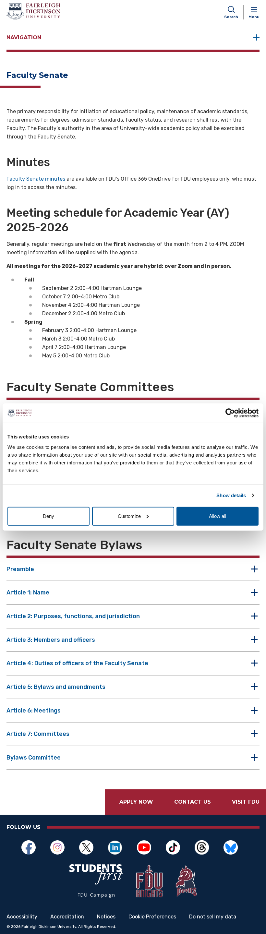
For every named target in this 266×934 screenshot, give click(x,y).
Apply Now (136, 802)
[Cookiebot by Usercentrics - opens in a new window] (230, 413)
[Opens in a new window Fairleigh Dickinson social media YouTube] (147, 847)
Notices (106, 917)
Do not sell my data (212, 917)
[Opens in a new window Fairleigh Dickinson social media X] (89, 847)
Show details (231, 495)
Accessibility (21, 917)
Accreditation (67, 917)
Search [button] (231, 17)
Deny (48, 516)
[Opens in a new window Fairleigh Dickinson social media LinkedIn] (118, 847)
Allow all (217, 516)
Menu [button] (254, 17)
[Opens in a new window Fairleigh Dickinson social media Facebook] (31, 847)
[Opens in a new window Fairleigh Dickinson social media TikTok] (176, 847)
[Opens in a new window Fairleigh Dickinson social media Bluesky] (234, 847)
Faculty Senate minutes (35, 179)
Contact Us (192, 802)
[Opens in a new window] (96, 881)
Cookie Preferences (152, 917)
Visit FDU (246, 802)
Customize (129, 516)
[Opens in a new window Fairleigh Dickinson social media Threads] (205, 847)
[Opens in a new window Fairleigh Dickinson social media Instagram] (60, 847)
